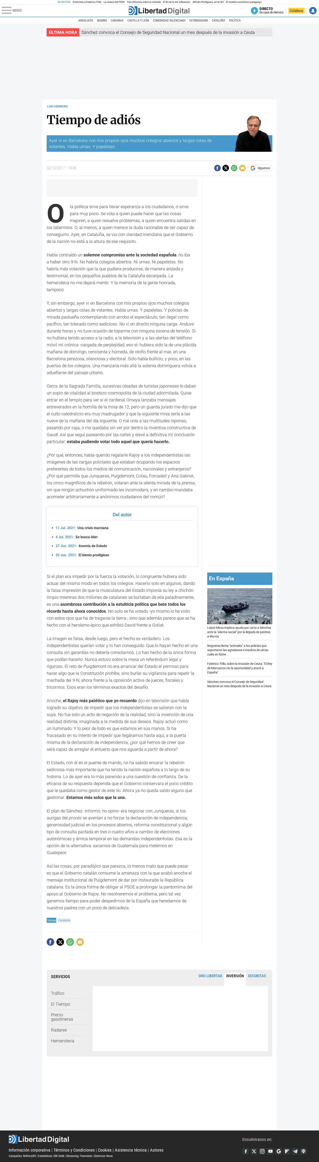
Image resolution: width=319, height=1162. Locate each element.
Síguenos (264, 168)
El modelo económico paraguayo (243, 2)
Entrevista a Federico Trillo (87, 2)
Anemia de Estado (81, 546)
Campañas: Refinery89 (22, 1156)
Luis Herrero (57, 106)
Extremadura (198, 20)
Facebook (245, 1151)
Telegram (295, 1151)
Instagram (262, 1151)
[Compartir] (217, 168)
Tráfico (57, 993)
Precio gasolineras (62, 1017)
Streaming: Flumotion (79, 1156)
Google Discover (278, 1151)
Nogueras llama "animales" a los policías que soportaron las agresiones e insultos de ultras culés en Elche (237, 650)
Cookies (105, 1150)
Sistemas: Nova (103, 1156)
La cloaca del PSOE (114, 2)
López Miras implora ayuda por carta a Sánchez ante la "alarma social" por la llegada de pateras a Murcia (239, 632)
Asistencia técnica (131, 1150)
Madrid (102, 20)
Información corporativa (29, 1150)
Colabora (296, 10)
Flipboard (287, 1151)
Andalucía (85, 20)
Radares (59, 1030)
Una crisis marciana (82, 528)
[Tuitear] (225, 168)
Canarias (117, 20)
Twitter (254, 1151)
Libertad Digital (125, 1139)
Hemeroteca (62, 1040)
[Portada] (159, 10)
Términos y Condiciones (74, 1150)
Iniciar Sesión (313, 10)
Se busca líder (77, 537)
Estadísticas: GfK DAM (51, 1156)
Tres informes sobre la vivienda (144, 2)
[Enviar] (234, 168)
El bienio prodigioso (82, 555)
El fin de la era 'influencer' (176, 2)
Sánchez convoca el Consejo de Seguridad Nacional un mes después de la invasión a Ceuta (168, 32)
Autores (156, 1150)
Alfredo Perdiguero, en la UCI (208, 2)
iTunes (303, 1151)
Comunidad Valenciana (169, 20)
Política (235, 20)
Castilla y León (138, 20)
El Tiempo (60, 1004)
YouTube (270, 1151)
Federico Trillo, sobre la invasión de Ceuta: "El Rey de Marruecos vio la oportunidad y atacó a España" (239, 668)
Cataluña (218, 20)
